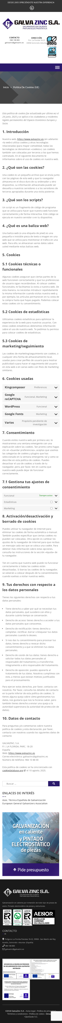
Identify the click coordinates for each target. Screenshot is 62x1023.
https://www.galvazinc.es (30, 139)
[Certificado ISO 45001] (27, 917)
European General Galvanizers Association (25, 803)
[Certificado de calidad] (51, 52)
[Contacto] (30, 842)
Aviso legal (30, 1011)
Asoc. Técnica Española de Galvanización (24, 800)
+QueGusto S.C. (31, 1017)
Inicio (6, 87)
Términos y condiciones (17, 1014)
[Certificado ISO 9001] (7, 917)
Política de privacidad (46, 1011)
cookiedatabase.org (12, 770)
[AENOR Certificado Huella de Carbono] (43, 917)
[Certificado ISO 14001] (17, 917)
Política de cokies (36, 1014)
